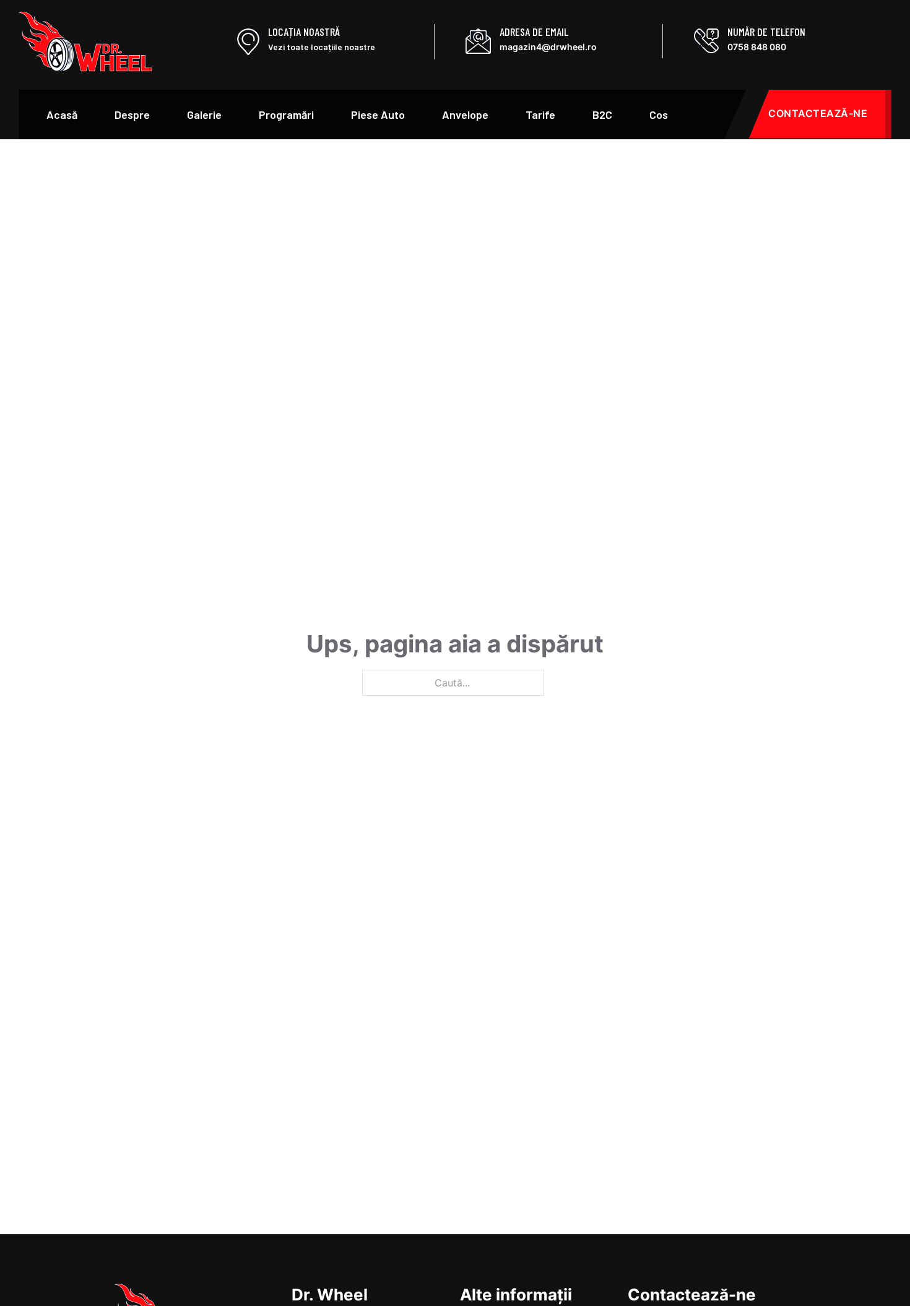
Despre (132, 114)
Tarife (540, 114)
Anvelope (465, 114)
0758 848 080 (756, 46)
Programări (286, 114)
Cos (658, 114)
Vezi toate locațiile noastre (321, 46)
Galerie (204, 114)
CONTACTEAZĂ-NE (817, 113)
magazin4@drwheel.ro (548, 46)
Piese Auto (378, 114)
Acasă (61, 114)
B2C (602, 114)
